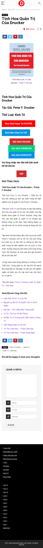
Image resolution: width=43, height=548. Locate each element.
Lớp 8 (5, 499)
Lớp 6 (5, 506)
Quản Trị (23, 79)
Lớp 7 (5, 503)
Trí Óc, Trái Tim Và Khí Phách (16, 313)
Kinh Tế (11, 10)
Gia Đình (6, 470)
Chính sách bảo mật (10, 455)
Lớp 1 (5, 524)
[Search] (39, 3)
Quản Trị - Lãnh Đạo (10, 350)
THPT (5, 462)
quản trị (34, 245)
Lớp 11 (5, 489)
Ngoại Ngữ (7, 477)
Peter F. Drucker (25, 83)
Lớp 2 (5, 521)
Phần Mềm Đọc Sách (10, 452)
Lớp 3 (5, 517)
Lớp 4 (5, 514)
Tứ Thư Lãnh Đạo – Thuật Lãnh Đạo (19, 329)
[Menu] (3, 3)
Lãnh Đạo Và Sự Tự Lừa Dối (15, 298)
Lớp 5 (5, 510)
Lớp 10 (5, 492)
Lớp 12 (5, 485)
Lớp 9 (5, 496)
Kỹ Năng (6, 466)
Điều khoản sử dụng (10, 459)
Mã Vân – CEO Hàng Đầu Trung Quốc (19, 310)
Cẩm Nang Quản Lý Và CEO (15, 325)
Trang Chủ (6, 448)
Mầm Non (6, 528)
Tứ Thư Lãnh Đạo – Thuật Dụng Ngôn (19, 333)
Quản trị (13, 195)
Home (4, 10)
